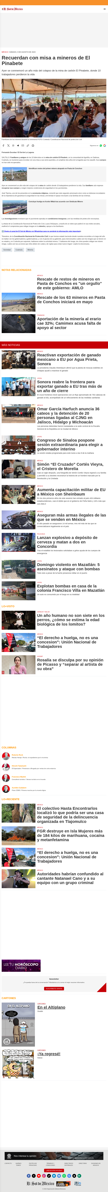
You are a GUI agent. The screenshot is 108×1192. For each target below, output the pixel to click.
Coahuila (19, 250)
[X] (8, 145)
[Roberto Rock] (6, 756)
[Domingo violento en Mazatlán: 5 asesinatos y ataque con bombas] (18, 569)
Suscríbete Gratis (54, 989)
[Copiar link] (28, 145)
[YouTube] (39, 1176)
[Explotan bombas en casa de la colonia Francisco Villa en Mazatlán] (18, 590)
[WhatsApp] (13, 145)
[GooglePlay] (79, 1176)
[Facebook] (3, 145)
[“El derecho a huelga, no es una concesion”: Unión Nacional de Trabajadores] (18, 857)
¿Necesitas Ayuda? (54, 1170)
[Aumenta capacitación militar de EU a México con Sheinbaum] (18, 496)
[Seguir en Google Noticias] (104, 145)
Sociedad (7, 250)
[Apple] (74, 1176)
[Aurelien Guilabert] (6, 789)
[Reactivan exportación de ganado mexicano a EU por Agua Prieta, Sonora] (18, 362)
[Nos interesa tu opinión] (54, 1156)
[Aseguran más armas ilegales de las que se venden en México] (18, 520)
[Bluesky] (59, 1176)
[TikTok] (49, 1176)
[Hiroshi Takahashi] (6, 767)
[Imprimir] (33, 145)
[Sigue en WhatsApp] (101, 145)
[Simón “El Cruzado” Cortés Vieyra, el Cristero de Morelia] (18, 471)
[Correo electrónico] (22, 145)
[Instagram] (44, 1176)
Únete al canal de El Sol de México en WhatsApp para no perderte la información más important (42, 231)
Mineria (30, 250)
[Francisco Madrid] (6, 778)
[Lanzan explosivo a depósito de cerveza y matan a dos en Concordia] (18, 545)
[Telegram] (17, 145)
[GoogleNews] (69, 1176)
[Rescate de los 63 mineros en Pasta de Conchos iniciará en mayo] (18, 302)
